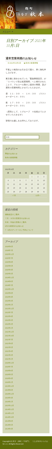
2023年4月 (9, 297)
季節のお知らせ (11, 154)
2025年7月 (9, 258)
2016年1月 (9, 401)
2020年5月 (9, 374)
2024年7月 (9, 285)
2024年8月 (9, 281)
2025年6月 (9, 262)
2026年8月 (9, 246)
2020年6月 (9, 370)
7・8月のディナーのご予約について (19, 230)
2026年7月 (9, 250)
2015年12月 (9, 405)
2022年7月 (9, 312)
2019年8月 (9, 390)
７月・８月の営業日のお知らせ (17, 218)
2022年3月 (9, 320)
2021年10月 (9, 336)
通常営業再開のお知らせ (21, 58)
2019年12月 (9, 386)
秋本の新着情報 (32, 63)
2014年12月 (9, 409)
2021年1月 (9, 359)
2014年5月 (9, 425)
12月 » (38, 195)
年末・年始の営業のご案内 (15, 222)
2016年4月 (9, 398)
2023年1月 (9, 305)
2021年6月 (9, 343)
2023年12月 (9, 289)
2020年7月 (9, 367)
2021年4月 (9, 351)
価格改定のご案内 (12, 214)
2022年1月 (9, 328)
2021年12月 (9, 332)
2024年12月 (9, 277)
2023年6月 (9, 293)
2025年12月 (9, 254)
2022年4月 (9, 316)
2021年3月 (9, 355)
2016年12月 (9, 394)
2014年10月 (9, 417)
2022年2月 (9, 324)
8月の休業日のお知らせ (14, 226)
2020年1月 (9, 382)
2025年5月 (9, 266)
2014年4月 (9, 429)
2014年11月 (9, 413)
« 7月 (14, 195)
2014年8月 (9, 421)
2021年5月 (9, 347)
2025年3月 (9, 273)
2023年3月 (9, 301)
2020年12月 (9, 363)
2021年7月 (9, 339)
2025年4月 (9, 270)
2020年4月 (9, 378)
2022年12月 (9, 308)
